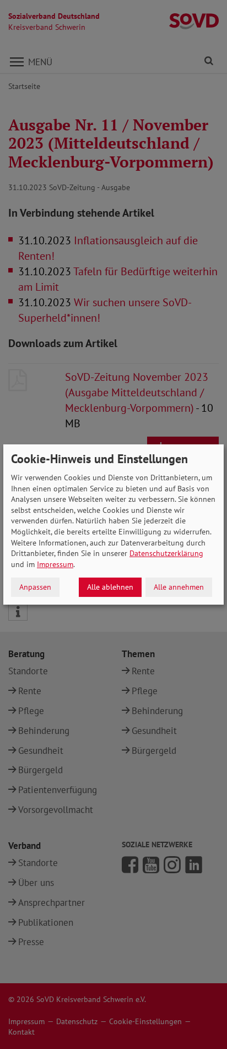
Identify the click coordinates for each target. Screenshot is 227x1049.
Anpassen (35, 587)
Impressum (55, 564)
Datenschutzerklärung (166, 553)
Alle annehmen (179, 587)
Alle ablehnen (110, 587)
